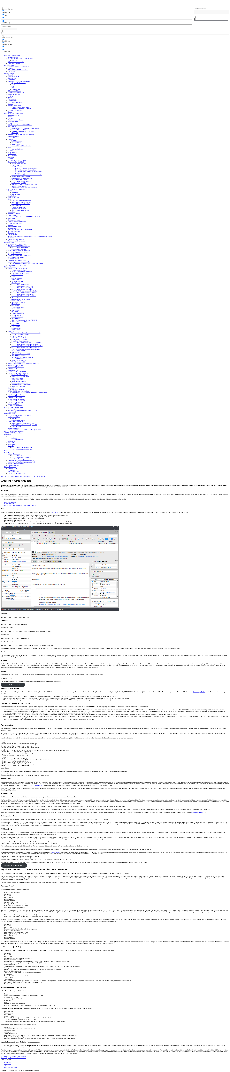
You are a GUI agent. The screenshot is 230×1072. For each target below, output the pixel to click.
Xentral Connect (16, 328)
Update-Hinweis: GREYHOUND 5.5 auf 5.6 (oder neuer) (24, 430)
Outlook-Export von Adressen (20, 107)
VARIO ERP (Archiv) (18, 359)
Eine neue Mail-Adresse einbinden (17, 160)
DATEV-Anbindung (17, 167)
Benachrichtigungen (13, 197)
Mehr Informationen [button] (10, 502)
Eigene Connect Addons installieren (22, 271)
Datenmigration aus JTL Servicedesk (18, 66)
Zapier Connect (16, 329)
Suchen (10, 97)
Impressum (7, 1062)
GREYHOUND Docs (7, 476)
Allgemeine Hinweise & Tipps (20, 273)
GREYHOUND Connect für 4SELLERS (23, 286)
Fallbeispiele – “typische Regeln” (17, 265)
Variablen (10, 225)
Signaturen (11, 157)
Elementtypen (12, 78)
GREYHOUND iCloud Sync (16, 400)
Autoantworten (16, 89)
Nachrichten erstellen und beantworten (19, 81)
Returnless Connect (17, 317)
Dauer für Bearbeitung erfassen (17, 221)
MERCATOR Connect (18, 302)
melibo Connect (16, 300)
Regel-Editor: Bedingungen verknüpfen (19, 250)
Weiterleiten (11, 218)
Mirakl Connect (16, 304)
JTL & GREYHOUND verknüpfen (18, 70)
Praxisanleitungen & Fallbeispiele (13, 407)
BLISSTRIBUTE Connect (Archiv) (22, 339)
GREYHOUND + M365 (19, 129)
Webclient (11, 388)
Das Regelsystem (9, 242)
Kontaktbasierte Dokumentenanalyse (22, 178)
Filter (9, 147)
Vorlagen (10, 158)
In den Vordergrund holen (19, 381)
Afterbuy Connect (17, 278)
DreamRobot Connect (18, 281)
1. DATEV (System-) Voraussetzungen (26, 168)
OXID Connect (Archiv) (19, 350)
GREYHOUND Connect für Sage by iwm (24, 292)
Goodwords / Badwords (18, 207)
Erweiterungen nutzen (14, 220)
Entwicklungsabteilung (199, 692)
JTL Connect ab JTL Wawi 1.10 (21, 299)
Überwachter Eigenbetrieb (15, 421)
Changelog (11, 446)
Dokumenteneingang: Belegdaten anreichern (24, 187)
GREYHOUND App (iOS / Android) (18, 391)
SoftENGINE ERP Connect (19, 321)
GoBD (6, 450)
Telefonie (10, 139)
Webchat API (19, 439)
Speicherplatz (15, 418)
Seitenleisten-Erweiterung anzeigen (21, 384)
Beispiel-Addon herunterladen (13, 685)
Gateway (14, 438)
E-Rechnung (15, 165)
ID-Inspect (11, 238)
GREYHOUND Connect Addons (17, 268)
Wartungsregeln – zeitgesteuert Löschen (19, 262)
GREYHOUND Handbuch (12, 55)
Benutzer (10, 123)
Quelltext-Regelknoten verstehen (17, 260)
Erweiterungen (56, 512)
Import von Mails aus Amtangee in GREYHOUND (22, 410)
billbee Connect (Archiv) (19, 338)
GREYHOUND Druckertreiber (17, 402)
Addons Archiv (12, 331)
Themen (10, 150)
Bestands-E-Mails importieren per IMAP (23, 131)
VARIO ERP (15, 323)
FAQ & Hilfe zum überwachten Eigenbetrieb (24, 425)
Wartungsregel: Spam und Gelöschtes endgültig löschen (27, 263)
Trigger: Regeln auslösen (15, 254)
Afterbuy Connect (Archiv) (19, 336)
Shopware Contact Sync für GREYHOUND (24, 320)
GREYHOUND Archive (15, 368)
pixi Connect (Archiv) (18, 352)
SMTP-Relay (15, 133)
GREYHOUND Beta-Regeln (20, 247)
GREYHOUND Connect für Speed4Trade (24, 296)
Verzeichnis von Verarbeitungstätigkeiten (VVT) (21, 462)
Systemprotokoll (12, 100)
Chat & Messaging (13, 136)
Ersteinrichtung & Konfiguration (13, 113)
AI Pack (14, 276)
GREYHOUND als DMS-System (21, 181)
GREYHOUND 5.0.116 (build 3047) (22, 447)
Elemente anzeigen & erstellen (20, 376)
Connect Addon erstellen (19, 270)
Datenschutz (7, 1064)
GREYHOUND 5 (17, 455)
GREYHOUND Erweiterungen (17, 371)
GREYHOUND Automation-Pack (21, 284)
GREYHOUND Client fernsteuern (18, 373)
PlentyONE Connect (17, 312)
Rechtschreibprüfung (14, 231)
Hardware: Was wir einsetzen (16, 239)
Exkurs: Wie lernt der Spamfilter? (21, 204)
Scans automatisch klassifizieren (21, 176)
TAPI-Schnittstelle (17, 141)
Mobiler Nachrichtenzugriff (15, 405)
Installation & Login (13, 115)
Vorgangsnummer (13, 96)
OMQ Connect (16, 305)
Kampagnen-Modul (13, 404)
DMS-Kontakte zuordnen (19, 163)
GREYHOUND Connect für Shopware (23, 294)
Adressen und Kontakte (14, 105)
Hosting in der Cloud (14, 417)
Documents (11, 68)
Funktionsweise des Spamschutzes (21, 202)
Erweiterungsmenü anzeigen (20, 383)
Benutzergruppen (13, 121)
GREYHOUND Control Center (13, 433)
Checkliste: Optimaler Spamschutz (21, 200)
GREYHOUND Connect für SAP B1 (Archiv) (25, 344)
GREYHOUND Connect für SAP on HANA (24, 291)
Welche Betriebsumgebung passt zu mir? (19, 415)
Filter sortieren (16, 194)
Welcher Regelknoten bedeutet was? (18, 252)
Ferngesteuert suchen (17, 379)
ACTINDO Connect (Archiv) (20, 334)
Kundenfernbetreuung (18, 459)
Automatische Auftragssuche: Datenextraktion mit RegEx (24, 363)
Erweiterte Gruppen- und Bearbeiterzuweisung (21, 134)
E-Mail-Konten (12, 126)
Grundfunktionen (9, 73)
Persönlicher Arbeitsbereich (15, 120)
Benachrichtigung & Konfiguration (21, 146)
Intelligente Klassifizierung (15, 365)
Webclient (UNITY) (13, 471)
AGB (5, 1066)
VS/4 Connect (16, 326)
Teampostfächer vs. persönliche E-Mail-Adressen (25, 128)
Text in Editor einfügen (18, 386)
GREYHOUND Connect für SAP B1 (22, 289)
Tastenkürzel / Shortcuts (14, 110)
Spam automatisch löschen (19, 208)
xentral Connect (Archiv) (19, 360)
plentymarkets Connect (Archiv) (21, 354)
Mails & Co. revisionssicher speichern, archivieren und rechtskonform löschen (30, 236)
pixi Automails (12, 412)
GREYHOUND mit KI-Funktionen (22, 457)
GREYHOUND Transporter (16, 367)
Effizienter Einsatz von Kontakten (21, 108)
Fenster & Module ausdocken (16, 241)
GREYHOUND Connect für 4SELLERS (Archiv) (26, 342)
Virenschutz (11, 212)
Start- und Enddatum (17, 149)
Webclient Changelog (18, 389)
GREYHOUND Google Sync (16, 399)
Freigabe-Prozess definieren (19, 186)
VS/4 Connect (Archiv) (18, 362)
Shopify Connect (16, 318)
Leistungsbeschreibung (14, 454)
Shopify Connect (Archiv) (19, 355)
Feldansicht (15, 192)
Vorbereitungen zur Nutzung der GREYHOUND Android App (29, 392)
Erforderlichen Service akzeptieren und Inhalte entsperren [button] (20, 505)
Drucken (10, 104)
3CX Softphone (16, 142)
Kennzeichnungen (13, 152)
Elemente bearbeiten (17, 378)
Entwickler (7, 434)
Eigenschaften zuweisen (15, 102)
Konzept (10, 75)
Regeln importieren (13, 258)
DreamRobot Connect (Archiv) (20, 341)
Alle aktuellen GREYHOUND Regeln (19, 246)
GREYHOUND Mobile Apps (16, 473)
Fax (13, 87)
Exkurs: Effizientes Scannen (19, 179)
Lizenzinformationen (10, 467)
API (9, 436)
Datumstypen (11, 79)
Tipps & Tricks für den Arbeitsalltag (14, 189)
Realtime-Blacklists (17, 205)
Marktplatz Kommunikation (16, 92)
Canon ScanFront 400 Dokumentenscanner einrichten (27, 175)
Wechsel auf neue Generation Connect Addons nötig (26, 333)
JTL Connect (15, 297)
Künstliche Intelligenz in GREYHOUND (20, 125)
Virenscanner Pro (13, 370)
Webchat (14, 137)
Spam (9, 199)
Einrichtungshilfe (13, 57)
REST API (11, 442)
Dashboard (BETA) (13, 234)
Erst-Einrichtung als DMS (19, 183)
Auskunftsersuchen (13, 465)
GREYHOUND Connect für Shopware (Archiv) (25, 347)
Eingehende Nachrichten (19, 83)
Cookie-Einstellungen (10, 1067)
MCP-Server (11, 441)
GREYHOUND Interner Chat (16, 396)
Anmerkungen (12, 99)
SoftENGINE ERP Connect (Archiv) (22, 357)
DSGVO (6, 452)
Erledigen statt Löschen (14, 91)
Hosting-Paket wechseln (18, 420)
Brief (13, 86)
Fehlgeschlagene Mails (14, 226)
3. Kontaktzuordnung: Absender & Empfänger (28, 171)
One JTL (14, 60)
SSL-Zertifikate (12, 155)
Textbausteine (12, 154)
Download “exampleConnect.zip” (14, 865)
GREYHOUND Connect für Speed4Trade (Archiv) (26, 349)
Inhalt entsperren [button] (9, 503)
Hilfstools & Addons (10, 267)
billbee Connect (16, 279)
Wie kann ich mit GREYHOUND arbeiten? (20, 58)
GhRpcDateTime (55, 852)
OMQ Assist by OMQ (18, 307)
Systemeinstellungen (13, 428)
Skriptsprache (12, 444)
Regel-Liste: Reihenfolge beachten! (18, 244)
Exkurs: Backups (16, 426)
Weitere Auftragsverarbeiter (15, 463)
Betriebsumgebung (9, 413)
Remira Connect (16, 315)
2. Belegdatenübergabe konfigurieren (25, 170)
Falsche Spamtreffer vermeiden (20, 210)
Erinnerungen (12, 215)
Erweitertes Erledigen (14, 213)
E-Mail (13, 84)
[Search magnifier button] (195, 17)
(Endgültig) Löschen (14, 94)
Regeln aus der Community (19, 249)
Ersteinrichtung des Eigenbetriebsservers (23, 423)
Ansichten (11, 191)
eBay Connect (16, 283)
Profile (10, 117)
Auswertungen (12, 233)
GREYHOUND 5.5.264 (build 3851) (22, 449)
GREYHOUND (12, 468)
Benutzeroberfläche (13, 76)
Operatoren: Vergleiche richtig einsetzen (19, 255)
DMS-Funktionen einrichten (16, 63)
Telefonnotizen (16, 144)
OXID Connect (16, 308)
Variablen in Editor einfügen (19, 375)
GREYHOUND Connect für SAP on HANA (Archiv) (27, 346)
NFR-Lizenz (11, 470)
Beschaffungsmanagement (15, 409)
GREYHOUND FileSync (15, 397)
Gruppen (10, 118)
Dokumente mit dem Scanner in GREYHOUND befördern (25, 217)
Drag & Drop (12, 196)
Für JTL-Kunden (9, 65)
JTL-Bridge (11, 71)
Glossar (10, 112)
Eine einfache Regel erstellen (16, 257)
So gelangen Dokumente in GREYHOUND (24, 184)
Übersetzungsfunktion (18, 313)
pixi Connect (15, 310)
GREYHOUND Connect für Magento (22, 288)
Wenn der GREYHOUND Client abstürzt (20, 229)
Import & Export (12, 228)
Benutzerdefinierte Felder (15, 223)
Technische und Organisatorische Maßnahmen (21, 460)
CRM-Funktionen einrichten (16, 62)
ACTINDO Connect (17, 275)
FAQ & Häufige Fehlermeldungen (14, 431)
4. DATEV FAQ (20, 173)
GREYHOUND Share (14, 394)
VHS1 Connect (16, 325)
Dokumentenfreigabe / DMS (16, 162)
